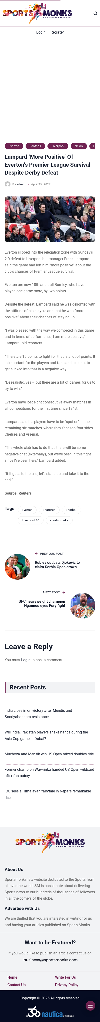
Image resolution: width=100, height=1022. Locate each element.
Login (25, 660)
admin (21, 184)
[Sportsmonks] (37, 13)
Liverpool (57, 146)
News (79, 146)
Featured (49, 510)
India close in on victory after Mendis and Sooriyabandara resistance (38, 713)
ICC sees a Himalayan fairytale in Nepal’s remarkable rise (48, 794)
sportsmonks (59, 520)
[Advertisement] (50, 93)
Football (35, 146)
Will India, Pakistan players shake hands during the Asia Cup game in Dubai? (46, 735)
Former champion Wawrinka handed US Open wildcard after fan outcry (49, 772)
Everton (14, 146)
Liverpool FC (30, 520)
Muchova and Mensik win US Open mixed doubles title (49, 754)
